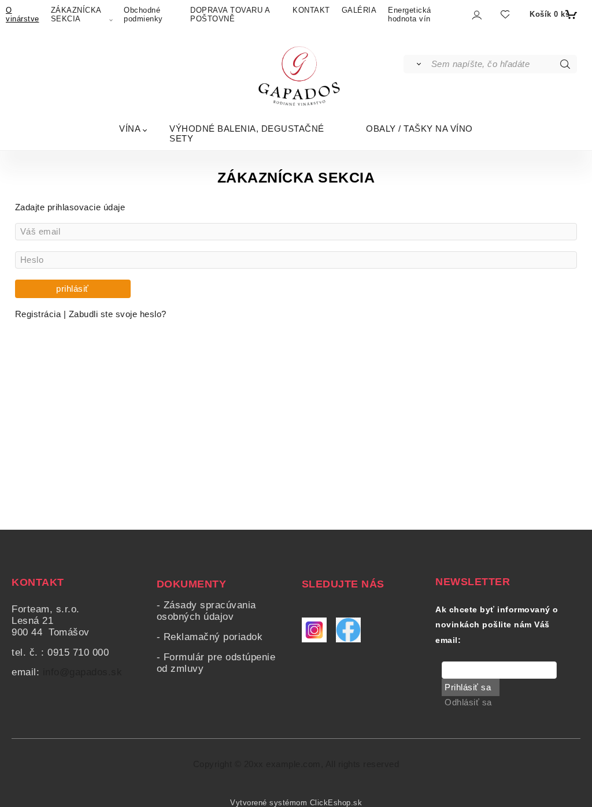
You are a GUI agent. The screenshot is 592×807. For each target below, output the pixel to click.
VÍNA (129, 128)
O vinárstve (22, 14)
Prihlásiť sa (468, 687)
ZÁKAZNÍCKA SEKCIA (76, 14)
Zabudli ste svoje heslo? (117, 314)
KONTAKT (311, 10)
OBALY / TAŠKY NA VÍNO (419, 128)
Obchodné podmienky (143, 14)
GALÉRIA (359, 10)
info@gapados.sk (83, 672)
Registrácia (39, 314)
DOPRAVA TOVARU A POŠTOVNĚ (229, 14)
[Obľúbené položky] (504, 15)
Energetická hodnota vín (409, 14)
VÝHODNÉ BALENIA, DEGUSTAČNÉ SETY (246, 133)
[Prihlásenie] (476, 15)
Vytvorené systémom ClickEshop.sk (296, 803)
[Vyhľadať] (417, 64)
